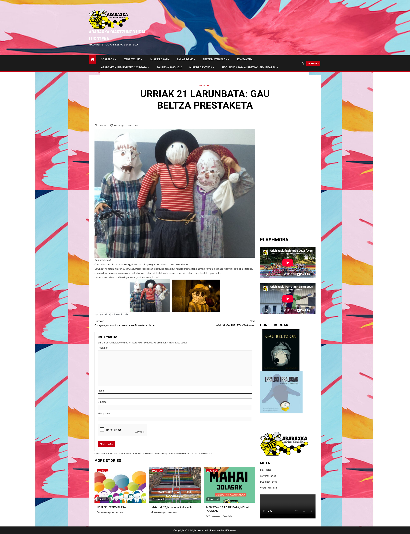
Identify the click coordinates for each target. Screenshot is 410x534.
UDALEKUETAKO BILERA (111, 507)
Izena (101, 390)
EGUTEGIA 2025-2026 (169, 67)
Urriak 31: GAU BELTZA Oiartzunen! (234, 323)
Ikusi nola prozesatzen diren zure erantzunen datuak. (183, 453)
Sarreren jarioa (268, 475)
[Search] (303, 63)
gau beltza (105, 314)
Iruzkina (103, 347)
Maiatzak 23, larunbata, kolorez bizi (173, 507)
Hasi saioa (265, 469)
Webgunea (104, 413)
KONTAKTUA (245, 59)
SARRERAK (107, 59)
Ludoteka (204, 85)
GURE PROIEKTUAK (200, 67)
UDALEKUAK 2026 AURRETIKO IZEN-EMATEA (249, 67)
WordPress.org (268, 487)
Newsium (215, 530)
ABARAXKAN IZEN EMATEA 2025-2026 (124, 67)
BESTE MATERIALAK (215, 59)
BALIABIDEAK (185, 59)
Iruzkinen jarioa (268, 481)
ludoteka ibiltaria (120, 314)
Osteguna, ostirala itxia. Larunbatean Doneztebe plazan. (125, 323)
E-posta (102, 401)
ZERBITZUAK (132, 59)
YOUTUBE (313, 63)
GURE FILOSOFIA (160, 59)
